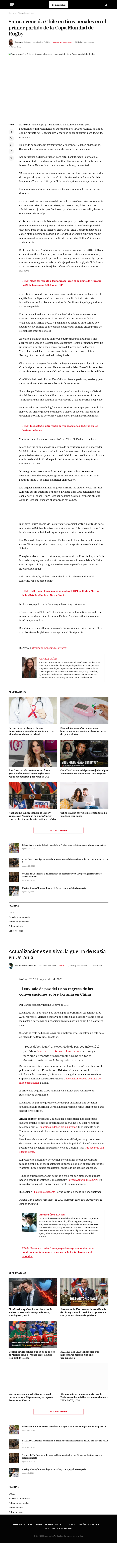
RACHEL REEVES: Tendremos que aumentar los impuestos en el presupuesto (79, 1354)
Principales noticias (62, 42)
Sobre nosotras (16, 931)
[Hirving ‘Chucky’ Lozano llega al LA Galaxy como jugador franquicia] (14, 891)
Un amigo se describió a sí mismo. (58, 1127)
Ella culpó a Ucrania (44, 1191)
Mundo (62, 966)
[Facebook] (11, 131)
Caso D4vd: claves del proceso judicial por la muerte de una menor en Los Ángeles (84, 772)
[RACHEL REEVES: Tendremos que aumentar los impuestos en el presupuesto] (84, 1334)
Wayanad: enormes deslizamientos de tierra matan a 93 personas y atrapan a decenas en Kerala (31, 1397)
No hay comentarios (85, 42)
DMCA (12, 912)
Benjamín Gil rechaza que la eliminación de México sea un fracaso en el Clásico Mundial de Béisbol (32, 1354)
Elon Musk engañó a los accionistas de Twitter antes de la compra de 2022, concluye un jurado (30, 1312)
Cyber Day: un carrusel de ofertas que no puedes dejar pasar (83, 814)
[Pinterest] (11, 151)
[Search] (105, 4)
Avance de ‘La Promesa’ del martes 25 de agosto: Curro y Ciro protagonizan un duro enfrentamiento (62, 875)
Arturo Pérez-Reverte (26, 965)
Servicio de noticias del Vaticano (58, 1051)
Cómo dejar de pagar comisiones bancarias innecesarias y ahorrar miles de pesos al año (83, 731)
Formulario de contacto (19, 917)
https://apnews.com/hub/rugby (48, 647)
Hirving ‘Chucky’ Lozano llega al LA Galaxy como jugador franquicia (54, 888)
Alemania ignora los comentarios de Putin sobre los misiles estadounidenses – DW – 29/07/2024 (84, 1397)
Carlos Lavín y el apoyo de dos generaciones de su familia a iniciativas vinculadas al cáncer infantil (31, 731)
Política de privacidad (19, 921)
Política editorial (16, 926)
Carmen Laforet (24, 42)
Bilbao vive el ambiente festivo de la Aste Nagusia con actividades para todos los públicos (64, 845)
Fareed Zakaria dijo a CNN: (83, 1179)
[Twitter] (11, 138)
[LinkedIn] (11, 145)
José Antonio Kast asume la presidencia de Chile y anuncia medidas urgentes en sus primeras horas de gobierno (83, 1312)
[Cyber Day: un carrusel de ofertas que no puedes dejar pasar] (84, 795)
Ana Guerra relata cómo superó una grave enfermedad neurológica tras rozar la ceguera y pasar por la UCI (29, 773)
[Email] (11, 158)
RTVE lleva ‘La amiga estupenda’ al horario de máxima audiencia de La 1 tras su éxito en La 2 (65, 860)
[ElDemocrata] (58, 4)
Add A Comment (58, 830)
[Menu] (12, 4)
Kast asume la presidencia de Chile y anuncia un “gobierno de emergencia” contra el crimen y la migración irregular (32, 816)
